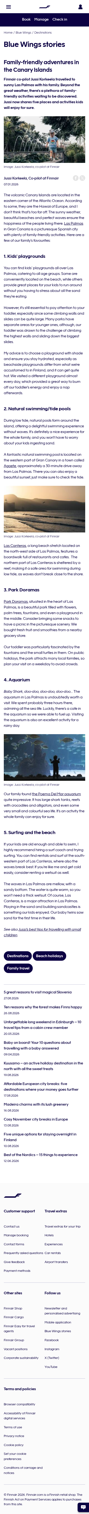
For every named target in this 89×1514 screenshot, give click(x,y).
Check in (59, 19)
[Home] (44, 6)
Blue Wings (23, 32)
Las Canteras (15, 546)
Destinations (43, 32)
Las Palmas (73, 223)
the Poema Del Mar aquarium (56, 794)
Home (8, 32)
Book (26, 19)
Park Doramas (16, 601)
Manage (41, 19)
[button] (8, 7)
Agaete (10, 466)
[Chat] (83, 1507)
